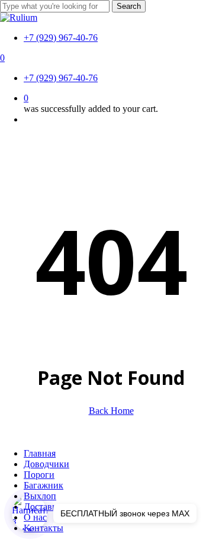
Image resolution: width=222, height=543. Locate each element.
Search (129, 6)
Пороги (39, 475)
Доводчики (46, 464)
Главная (40, 453)
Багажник (43, 485)
